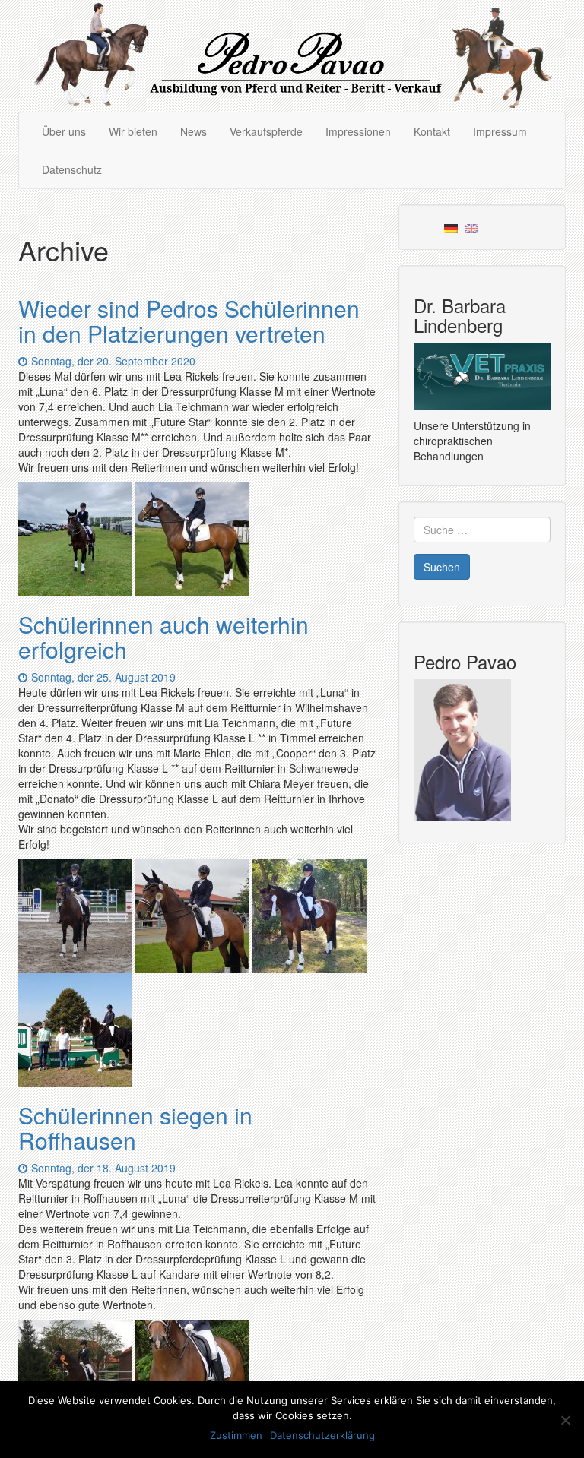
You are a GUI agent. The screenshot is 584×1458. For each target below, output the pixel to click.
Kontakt (432, 131)
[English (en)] (471, 227)
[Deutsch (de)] (451, 227)
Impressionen (358, 131)
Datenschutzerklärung (322, 1435)
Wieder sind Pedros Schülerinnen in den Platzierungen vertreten (189, 320)
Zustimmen (236, 1435)
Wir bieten (133, 131)
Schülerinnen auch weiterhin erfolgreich (163, 637)
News (193, 131)
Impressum (500, 131)
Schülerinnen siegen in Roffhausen (135, 1127)
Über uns (64, 131)
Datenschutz (72, 169)
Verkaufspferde (266, 131)
